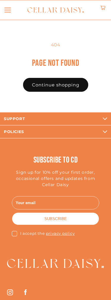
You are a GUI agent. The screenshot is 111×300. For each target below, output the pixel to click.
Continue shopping (55, 85)
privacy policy (60, 233)
